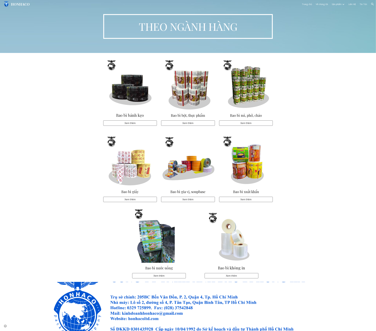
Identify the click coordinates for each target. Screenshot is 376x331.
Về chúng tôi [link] (322, 4)
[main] (188, 26)
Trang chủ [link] (307, 4)
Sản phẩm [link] (336, 4)
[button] (372, 4)
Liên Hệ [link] (352, 4)
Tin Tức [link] (363, 4)
